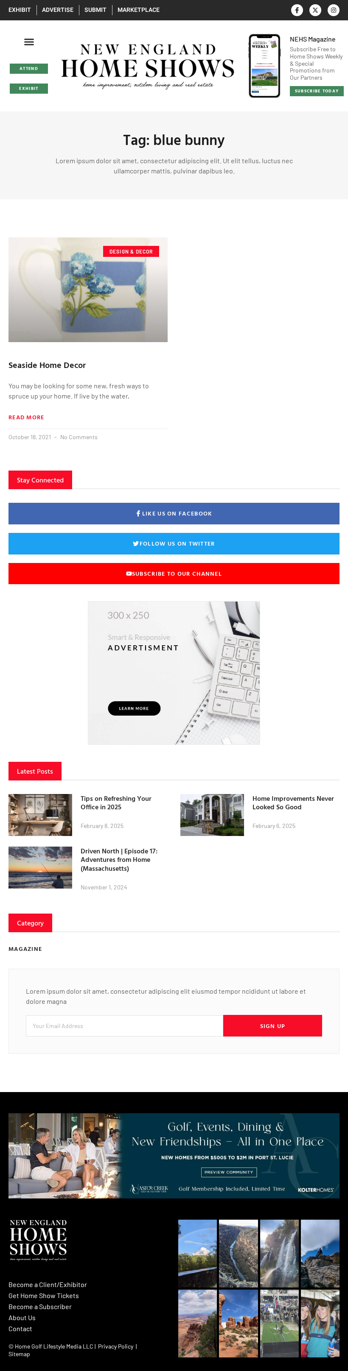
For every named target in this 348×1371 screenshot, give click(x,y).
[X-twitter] (315, 10)
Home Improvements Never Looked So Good (293, 802)
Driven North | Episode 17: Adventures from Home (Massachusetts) (119, 860)
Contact (20, 1328)
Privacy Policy (115, 1346)
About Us (22, 1317)
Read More (26, 417)
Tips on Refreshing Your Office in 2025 (116, 802)
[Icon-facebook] (297, 10)
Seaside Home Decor (47, 364)
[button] (29, 42)
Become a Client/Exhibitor (47, 1284)
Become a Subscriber (40, 1306)
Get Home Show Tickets (43, 1295)
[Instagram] (334, 10)
